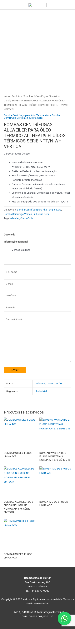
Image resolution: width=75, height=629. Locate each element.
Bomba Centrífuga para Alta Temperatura (27, 115)
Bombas (28, 96)
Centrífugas (41, 96)
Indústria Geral (35, 117)
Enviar (15, 369)
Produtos (17, 96)
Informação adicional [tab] (16, 241)
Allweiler (14, 218)
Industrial (41, 391)
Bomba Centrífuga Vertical (18, 214)
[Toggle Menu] (68, 4)
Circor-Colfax (27, 218)
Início (7, 96)
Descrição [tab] (9, 234)
